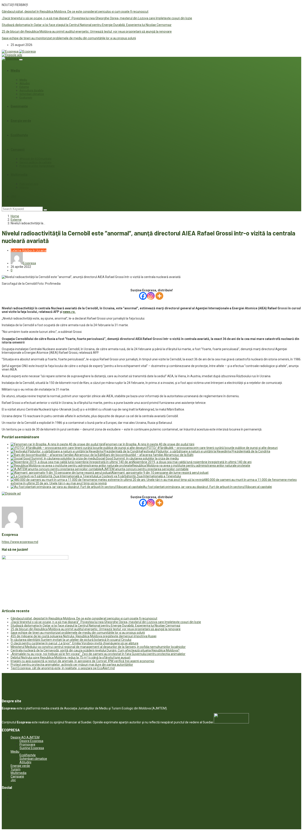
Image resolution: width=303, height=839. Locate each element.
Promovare (27, 744)
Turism (15, 769)
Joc (13, 196)
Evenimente (19, 106)
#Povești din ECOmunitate (35, 158)
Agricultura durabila (31, 90)
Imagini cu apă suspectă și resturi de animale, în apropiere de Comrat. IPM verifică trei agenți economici (82, 661)
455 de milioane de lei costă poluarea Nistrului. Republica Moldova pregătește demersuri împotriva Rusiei (83, 636)
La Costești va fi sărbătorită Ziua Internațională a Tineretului (139, 476)
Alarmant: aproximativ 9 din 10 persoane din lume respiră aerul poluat (160, 472)
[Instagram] (151, 296)
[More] (159, 296)
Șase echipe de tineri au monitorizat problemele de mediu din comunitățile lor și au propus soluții (69, 38)
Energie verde (21, 120)
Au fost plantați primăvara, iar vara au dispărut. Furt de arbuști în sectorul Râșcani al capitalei (207, 487)
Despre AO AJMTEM (25, 737)
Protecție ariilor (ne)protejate (37, 166)
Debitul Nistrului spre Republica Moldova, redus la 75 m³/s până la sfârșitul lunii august (70, 657)
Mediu (15, 70)
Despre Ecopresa (31, 741)
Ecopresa (29, 263)
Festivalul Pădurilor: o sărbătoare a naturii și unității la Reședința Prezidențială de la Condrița (206, 451)
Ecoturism (26, 97)
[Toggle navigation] (21, 59)
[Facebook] (143, 296)
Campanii (18, 149)
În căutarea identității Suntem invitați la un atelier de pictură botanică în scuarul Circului (71, 640)
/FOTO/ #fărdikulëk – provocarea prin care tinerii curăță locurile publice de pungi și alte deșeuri (212, 448)
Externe (24, 87)
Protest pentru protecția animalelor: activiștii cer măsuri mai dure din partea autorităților (72, 664)
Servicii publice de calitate (35, 162)
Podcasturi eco (29, 184)
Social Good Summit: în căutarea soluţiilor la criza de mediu (137, 458)
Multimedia (19, 174)
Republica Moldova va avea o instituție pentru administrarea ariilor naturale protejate (191, 465)
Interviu (24, 187)
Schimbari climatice (32, 94)
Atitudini (25, 83)
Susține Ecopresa (32, 748)
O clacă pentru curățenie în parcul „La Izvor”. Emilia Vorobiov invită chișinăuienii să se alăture (74, 643)
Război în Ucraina (34, 250)
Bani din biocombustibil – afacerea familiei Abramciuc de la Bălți (148, 455)
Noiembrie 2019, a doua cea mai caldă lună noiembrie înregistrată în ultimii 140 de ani (192, 462)
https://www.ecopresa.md (20, 542)
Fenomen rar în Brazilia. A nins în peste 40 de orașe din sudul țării (149, 444)
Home (15, 216)
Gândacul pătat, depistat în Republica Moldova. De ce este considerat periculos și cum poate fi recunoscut (75, 11)
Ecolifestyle (19, 135)
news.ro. (69, 312)
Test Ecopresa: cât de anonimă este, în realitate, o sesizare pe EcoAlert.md (63, 668)
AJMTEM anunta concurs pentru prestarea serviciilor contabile (145, 469)
